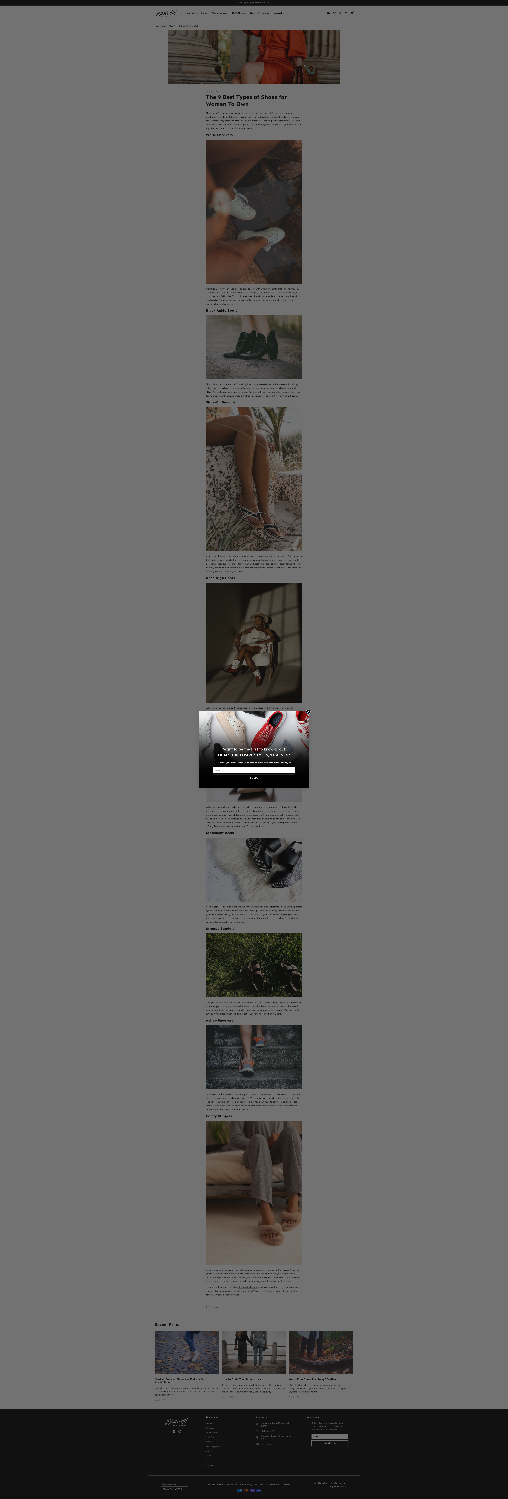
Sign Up (254, 778)
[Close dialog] (308, 712)
